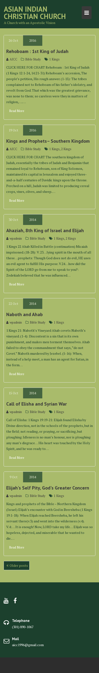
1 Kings (54, 59)
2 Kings (66, 149)
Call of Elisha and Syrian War (36, 404)
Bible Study (33, 59)
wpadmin (16, 238)
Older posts (19, 565)
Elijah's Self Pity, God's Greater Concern (47, 488)
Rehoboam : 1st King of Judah (37, 51)
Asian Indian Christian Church (35, 12)
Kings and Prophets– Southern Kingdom (48, 141)
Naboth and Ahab (24, 314)
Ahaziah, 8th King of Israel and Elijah (45, 230)
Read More (16, 111)
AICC (13, 59)
